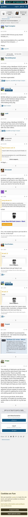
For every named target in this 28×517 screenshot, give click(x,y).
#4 (26, 118)
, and (15, 80)
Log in (14, 430)
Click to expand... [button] (14, 159)
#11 (26, 366)
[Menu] (3, 6)
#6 (26, 175)
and (13, 130)
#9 (26, 287)
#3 (26, 93)
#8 (26, 249)
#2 (26, 63)
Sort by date (10, 54)
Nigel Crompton (6, 22)
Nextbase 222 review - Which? (16, 339)
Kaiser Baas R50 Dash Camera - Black (13, 221)
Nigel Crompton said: (7, 148)
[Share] (25, 31)
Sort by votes (18, 54)
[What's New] (26, 7)
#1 (26, 31)
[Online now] (3, 28)
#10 (26, 329)
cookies (13, 497)
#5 (26, 144)
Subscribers (9, 17)
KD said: (4, 253)
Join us (15, 420)
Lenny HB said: (6, 200)
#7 (26, 196)
